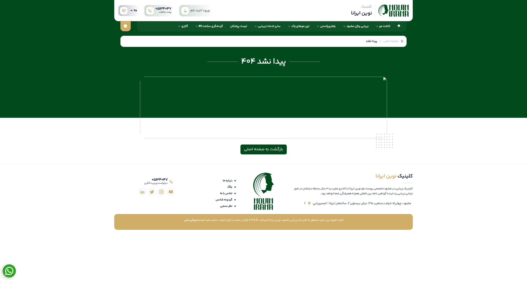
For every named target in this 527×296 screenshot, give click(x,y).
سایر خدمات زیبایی (269, 26)
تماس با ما (226, 193)
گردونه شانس (224, 200)
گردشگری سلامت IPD (211, 26)
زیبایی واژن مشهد (357, 26)
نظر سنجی (226, 206)
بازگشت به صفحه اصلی (263, 149)
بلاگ (229, 187)
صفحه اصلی (391, 41)
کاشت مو (384, 26)
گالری (184, 26)
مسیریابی (319, 203)
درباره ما (227, 180)
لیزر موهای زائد (300, 26)
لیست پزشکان (238, 26)
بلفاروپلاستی (328, 26)
